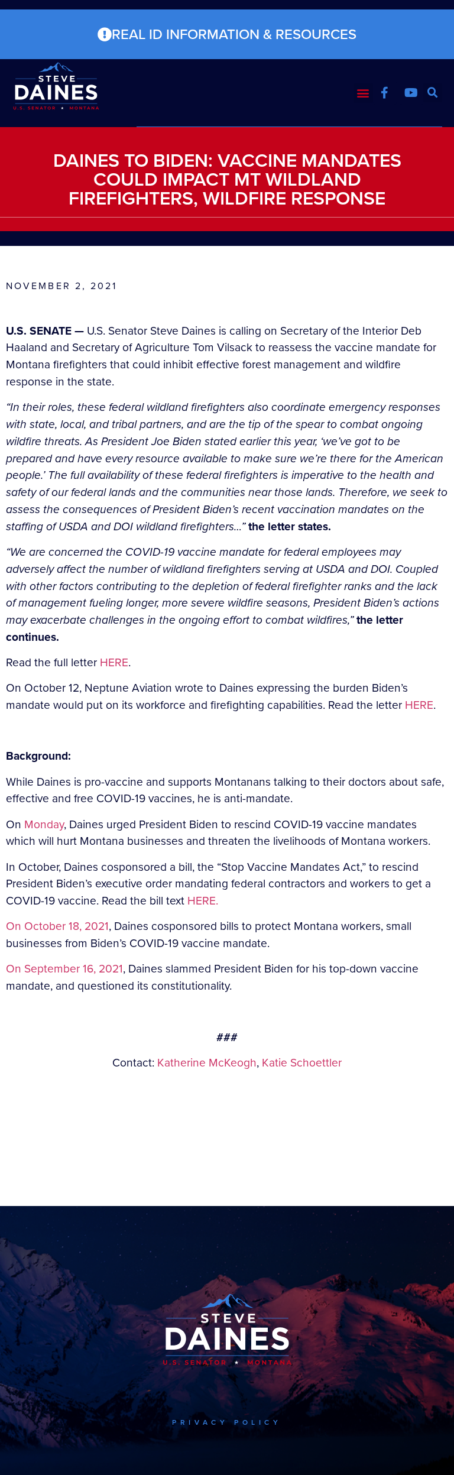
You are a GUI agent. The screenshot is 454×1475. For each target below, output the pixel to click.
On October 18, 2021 (57, 926)
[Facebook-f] (385, 93)
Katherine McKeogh (207, 1062)
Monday (44, 824)
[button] (363, 93)
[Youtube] (411, 93)
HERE (114, 662)
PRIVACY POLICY (226, 1422)
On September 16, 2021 (64, 968)
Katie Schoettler (302, 1062)
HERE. (202, 900)
